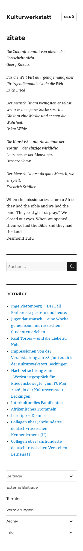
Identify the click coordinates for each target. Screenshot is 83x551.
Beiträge (14, 476)
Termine (14, 498)
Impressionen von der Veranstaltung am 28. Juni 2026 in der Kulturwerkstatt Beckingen (42, 357)
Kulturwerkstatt (28, 17)
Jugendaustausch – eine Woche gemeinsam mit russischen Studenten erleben (39, 325)
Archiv (12, 521)
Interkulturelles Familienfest (37, 402)
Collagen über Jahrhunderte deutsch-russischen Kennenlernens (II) (36, 428)
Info (10, 532)
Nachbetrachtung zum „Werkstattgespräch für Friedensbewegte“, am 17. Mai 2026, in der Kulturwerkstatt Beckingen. (38, 383)
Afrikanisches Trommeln (33, 409)
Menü (69, 17)
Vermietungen (20, 510)
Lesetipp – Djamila (28, 415)
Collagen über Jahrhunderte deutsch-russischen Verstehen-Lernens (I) (40, 447)
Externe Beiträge (22, 487)
